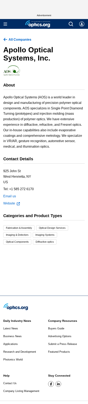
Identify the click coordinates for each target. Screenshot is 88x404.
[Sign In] (82, 24)
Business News (12, 336)
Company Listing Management (21, 391)
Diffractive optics (45, 241)
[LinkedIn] (58, 384)
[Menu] (5, 24)
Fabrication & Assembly (19, 228)
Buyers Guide (56, 328)
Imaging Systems (44, 234)
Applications (10, 344)
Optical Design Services (52, 228)
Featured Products (59, 351)
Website (9, 203)
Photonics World (13, 359)
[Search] (71, 24)
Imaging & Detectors (17, 234)
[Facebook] (51, 384)
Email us (9, 196)
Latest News (10, 328)
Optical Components (17, 241)
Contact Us (10, 383)
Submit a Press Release (62, 344)
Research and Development (19, 351)
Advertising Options (59, 336)
